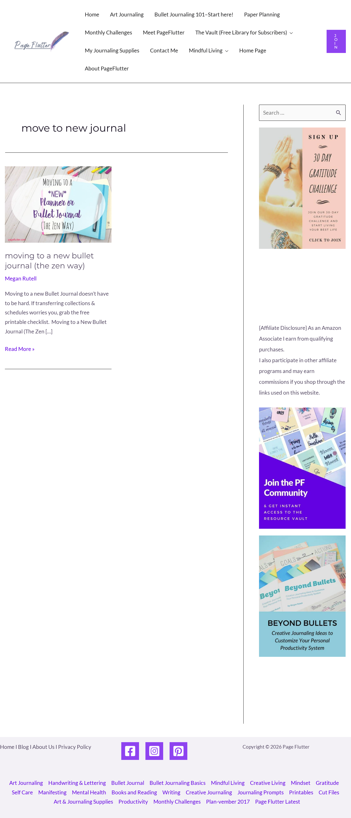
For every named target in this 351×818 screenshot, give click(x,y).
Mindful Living (228, 782)
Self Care (22, 792)
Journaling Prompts (260, 792)
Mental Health (89, 792)
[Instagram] (154, 751)
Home (92, 14)
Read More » (20, 349)
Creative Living (267, 782)
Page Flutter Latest (277, 801)
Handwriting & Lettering (77, 782)
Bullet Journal (127, 782)
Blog (23, 746)
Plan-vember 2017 (228, 801)
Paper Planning (262, 14)
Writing (171, 792)
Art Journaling (127, 14)
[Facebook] (130, 751)
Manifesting (52, 792)
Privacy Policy (74, 746)
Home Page (252, 50)
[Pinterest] (178, 751)
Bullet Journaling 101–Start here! (193, 14)
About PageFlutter (107, 68)
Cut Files (329, 792)
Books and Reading (134, 792)
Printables (301, 792)
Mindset (300, 782)
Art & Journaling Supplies (83, 801)
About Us (43, 746)
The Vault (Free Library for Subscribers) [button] (241, 32)
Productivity (133, 801)
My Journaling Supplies (112, 50)
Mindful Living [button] (206, 50)
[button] (336, 41)
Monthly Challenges (108, 32)
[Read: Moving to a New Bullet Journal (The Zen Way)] (58, 203)
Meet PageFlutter (163, 32)
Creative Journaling (209, 792)
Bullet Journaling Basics (178, 782)
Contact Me (164, 50)
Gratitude (327, 782)
